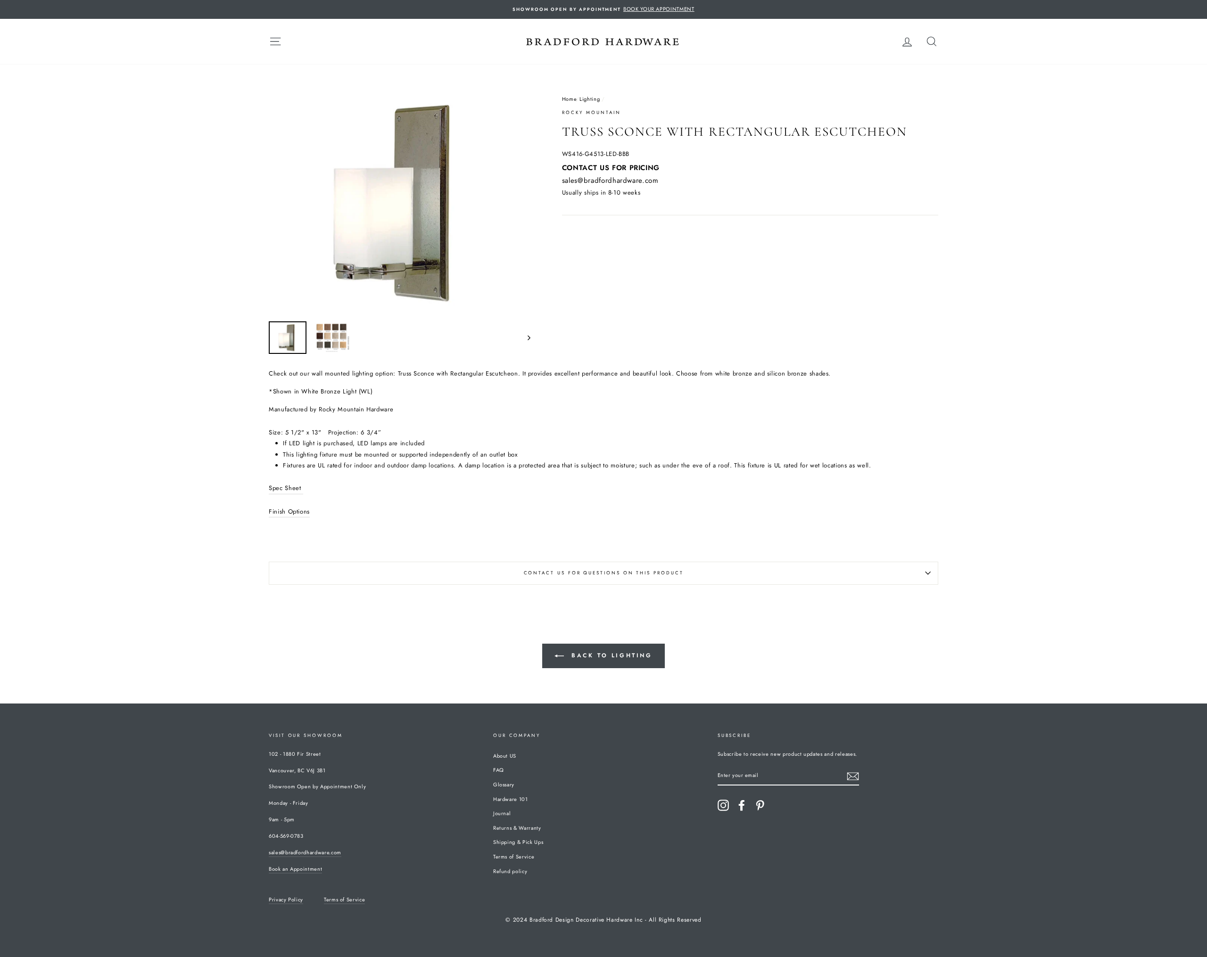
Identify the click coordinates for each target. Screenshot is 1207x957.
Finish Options (289, 511)
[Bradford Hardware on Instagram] (723, 805)
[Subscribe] (853, 776)
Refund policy (510, 871)
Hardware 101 (510, 799)
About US (504, 756)
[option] (603, 9)
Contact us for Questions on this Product (604, 573)
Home (569, 99)
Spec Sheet (286, 487)
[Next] (524, 337)
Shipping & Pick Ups (518, 842)
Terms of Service (513, 856)
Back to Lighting (610, 655)
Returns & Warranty (517, 828)
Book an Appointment (295, 869)
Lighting (589, 99)
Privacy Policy (286, 899)
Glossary (503, 784)
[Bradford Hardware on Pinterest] (760, 805)
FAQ (498, 770)
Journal (502, 813)
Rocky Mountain (591, 112)
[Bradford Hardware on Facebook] (741, 805)
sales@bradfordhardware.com (610, 180)
